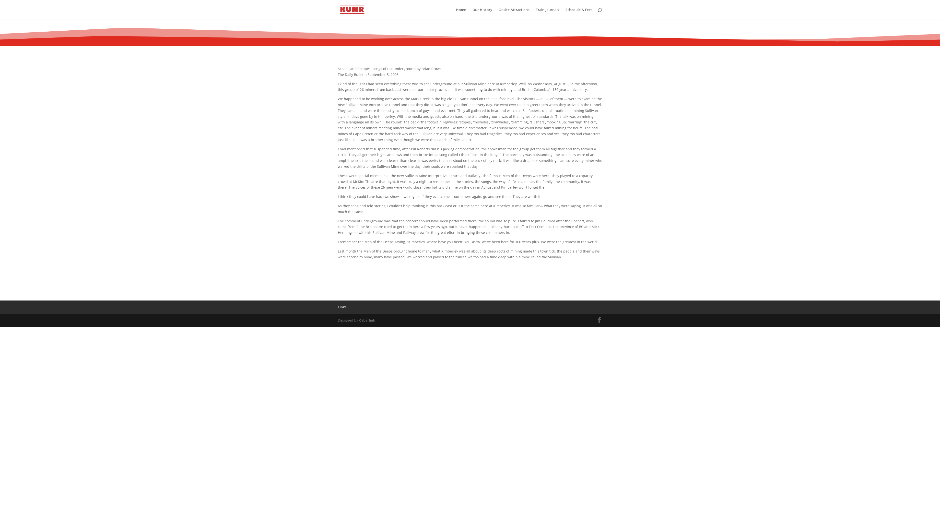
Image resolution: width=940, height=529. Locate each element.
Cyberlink (367, 320)
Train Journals (547, 10)
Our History (482, 10)
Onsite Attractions (514, 10)
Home (461, 10)
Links (342, 307)
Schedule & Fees (578, 10)
